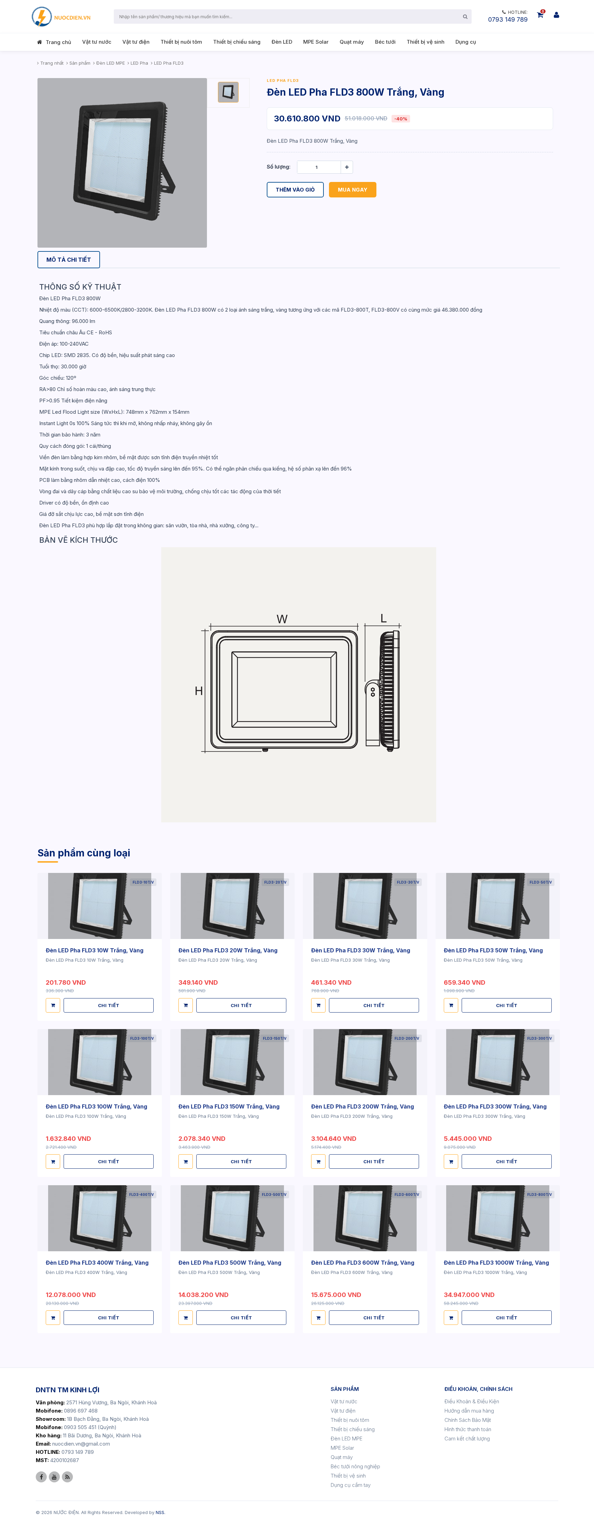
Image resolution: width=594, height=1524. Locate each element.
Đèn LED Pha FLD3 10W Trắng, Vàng (94, 950)
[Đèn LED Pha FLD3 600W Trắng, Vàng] (365, 1218)
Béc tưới (385, 42)
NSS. (160, 1512)
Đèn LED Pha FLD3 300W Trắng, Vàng (495, 1106)
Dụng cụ (465, 42)
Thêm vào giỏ (295, 189)
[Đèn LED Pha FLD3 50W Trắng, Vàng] (497, 906)
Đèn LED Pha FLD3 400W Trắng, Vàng (97, 1262)
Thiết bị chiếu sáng (237, 42)
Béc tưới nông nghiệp (355, 1466)
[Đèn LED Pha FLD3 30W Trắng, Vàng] (365, 906)
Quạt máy (352, 42)
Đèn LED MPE (346, 1438)
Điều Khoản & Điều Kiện (471, 1401)
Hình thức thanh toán (467, 1429)
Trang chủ (58, 42)
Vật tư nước (96, 42)
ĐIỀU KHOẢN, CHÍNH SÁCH (478, 1389)
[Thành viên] (556, 15)
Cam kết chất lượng (467, 1438)
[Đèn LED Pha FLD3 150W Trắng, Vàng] (232, 1062)
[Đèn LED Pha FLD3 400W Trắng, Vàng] (99, 1218)
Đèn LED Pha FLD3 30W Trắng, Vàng (360, 950)
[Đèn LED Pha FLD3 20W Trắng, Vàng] (232, 906)
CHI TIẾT (109, 1005)
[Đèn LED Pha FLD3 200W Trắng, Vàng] (365, 1062)
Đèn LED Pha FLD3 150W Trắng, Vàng (228, 1106)
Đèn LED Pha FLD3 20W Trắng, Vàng (227, 950)
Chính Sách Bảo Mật (467, 1420)
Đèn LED (282, 42)
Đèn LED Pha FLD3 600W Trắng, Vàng (362, 1262)
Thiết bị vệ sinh (425, 42)
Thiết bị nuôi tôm (181, 42)
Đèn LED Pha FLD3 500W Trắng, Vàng (229, 1262)
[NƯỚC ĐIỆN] (60, 17)
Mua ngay (352, 189)
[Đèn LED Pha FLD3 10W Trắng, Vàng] (99, 906)
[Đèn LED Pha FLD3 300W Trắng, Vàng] (497, 1062)
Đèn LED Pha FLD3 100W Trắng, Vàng (96, 1106)
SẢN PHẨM (345, 1389)
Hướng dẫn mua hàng (469, 1410)
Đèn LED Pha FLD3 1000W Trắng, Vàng (496, 1262)
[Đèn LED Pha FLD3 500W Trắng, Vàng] (232, 1218)
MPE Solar (316, 42)
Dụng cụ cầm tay (351, 1485)
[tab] (68, 260)
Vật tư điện (136, 42)
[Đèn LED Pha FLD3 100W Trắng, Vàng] (99, 1062)
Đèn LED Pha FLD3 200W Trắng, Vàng (362, 1106)
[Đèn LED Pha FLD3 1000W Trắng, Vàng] (497, 1218)
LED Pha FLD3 (283, 80)
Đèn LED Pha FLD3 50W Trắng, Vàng (493, 950)
